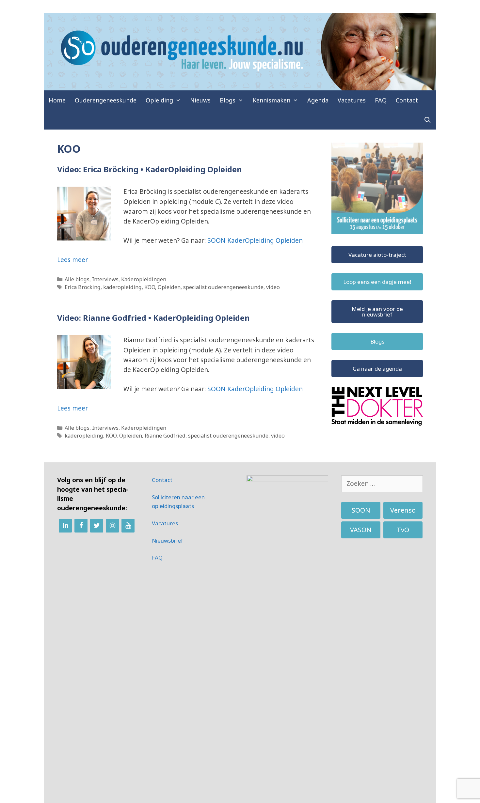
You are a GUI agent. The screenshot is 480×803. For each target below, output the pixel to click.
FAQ (381, 100)
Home (57, 100)
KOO (149, 287)
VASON (361, 529)
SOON (361, 510)
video (273, 287)
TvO (403, 529)
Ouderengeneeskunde (105, 100)
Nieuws (200, 100)
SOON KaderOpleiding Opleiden (255, 240)
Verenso (403, 510)
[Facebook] (81, 526)
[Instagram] (112, 526)
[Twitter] (96, 526)
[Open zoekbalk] (427, 120)
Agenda (317, 100)
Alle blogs (77, 279)
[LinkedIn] (65, 526)
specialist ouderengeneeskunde (223, 287)
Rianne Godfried (165, 435)
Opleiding (159, 100)
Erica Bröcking (83, 287)
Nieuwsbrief (167, 540)
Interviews (105, 279)
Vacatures (352, 100)
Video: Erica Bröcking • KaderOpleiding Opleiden (149, 169)
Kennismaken (271, 100)
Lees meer (72, 259)
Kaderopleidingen (143, 279)
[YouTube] (128, 526)
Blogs (227, 100)
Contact (407, 100)
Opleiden (169, 287)
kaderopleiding (122, 287)
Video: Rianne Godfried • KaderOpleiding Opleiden (153, 317)
